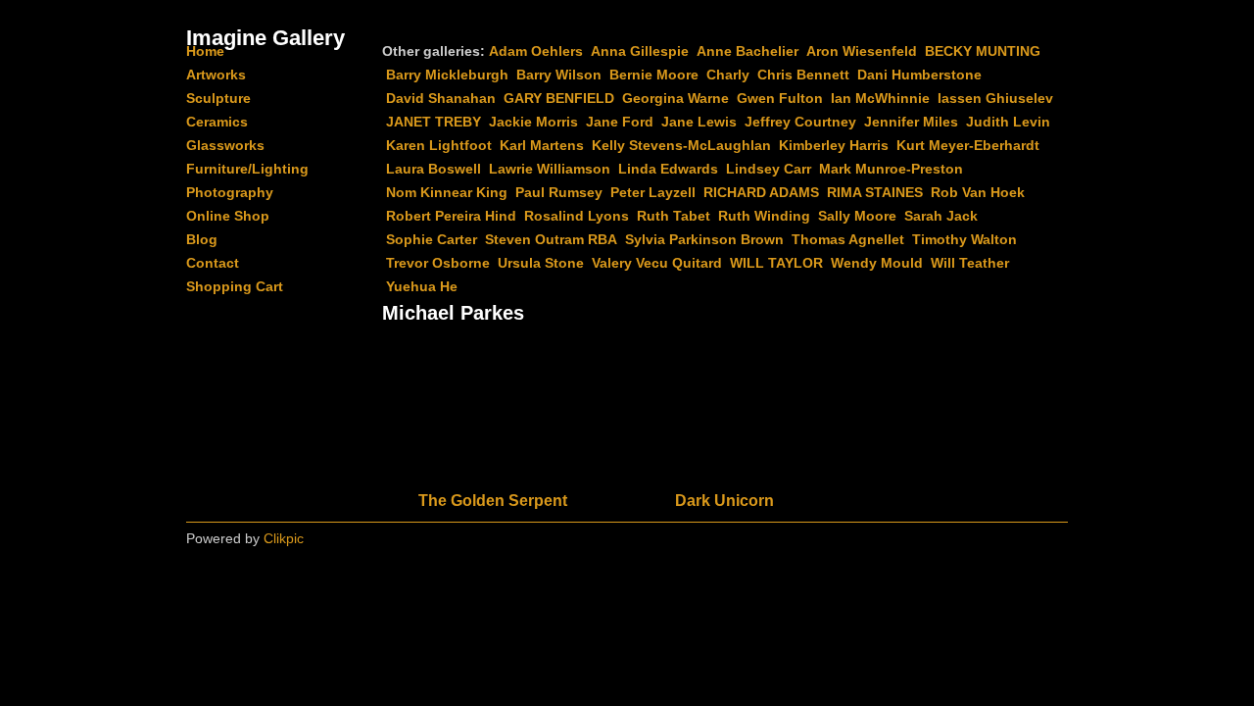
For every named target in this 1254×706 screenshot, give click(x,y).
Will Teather (970, 263)
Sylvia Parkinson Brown (704, 239)
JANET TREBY (433, 121)
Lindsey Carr (768, 168)
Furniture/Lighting (247, 168)
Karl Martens (542, 145)
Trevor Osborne (438, 263)
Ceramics (217, 121)
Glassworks (225, 145)
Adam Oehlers (536, 51)
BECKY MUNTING (982, 51)
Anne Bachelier (747, 51)
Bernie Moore (654, 74)
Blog (201, 239)
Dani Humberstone (919, 74)
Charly (727, 74)
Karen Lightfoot (439, 145)
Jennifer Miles (911, 121)
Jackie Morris (533, 121)
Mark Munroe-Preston (891, 168)
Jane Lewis (699, 121)
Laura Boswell (433, 168)
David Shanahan (441, 98)
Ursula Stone (541, 263)
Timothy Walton (964, 239)
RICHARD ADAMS (761, 192)
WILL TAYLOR (776, 263)
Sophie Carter (431, 239)
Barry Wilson (559, 74)
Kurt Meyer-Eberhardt (967, 145)
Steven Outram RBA (551, 239)
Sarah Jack (941, 216)
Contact (212, 263)
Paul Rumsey (559, 192)
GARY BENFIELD (559, 98)
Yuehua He (422, 286)
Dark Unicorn (724, 500)
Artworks (216, 74)
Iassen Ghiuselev (995, 98)
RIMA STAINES (875, 192)
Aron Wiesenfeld (861, 51)
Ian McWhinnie (880, 98)
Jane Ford (619, 121)
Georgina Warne (675, 98)
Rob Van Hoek (978, 192)
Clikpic (284, 538)
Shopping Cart (234, 286)
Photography (229, 192)
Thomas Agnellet (848, 239)
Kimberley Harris (834, 145)
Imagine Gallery (265, 37)
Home (205, 51)
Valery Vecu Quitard (657, 263)
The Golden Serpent (492, 500)
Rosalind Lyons (576, 216)
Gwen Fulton (780, 98)
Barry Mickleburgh (447, 74)
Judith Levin (1008, 121)
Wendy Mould (877, 263)
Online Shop (227, 216)
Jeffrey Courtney (800, 121)
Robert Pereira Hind (451, 216)
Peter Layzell (653, 192)
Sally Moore (857, 216)
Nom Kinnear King (446, 192)
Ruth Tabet (673, 216)
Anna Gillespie (640, 51)
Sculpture (218, 98)
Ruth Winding (764, 216)
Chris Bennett (803, 74)
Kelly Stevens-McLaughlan (681, 145)
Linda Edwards (668, 168)
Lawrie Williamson (549, 168)
